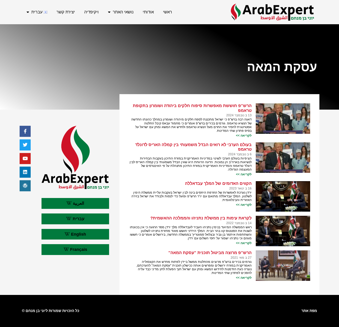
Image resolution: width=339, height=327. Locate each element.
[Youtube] (25, 158)
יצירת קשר (65, 12)
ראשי (167, 12)
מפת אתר (309, 311)
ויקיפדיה (91, 12)
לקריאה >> (244, 135)
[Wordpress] (25, 185)
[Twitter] (25, 144)
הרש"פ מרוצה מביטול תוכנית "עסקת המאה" (210, 252)
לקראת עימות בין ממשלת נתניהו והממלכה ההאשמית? (201, 218)
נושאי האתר (123, 12)
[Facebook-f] (25, 131)
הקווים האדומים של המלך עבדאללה (218, 183)
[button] (75, 203)
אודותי (148, 12)
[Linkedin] (25, 172)
